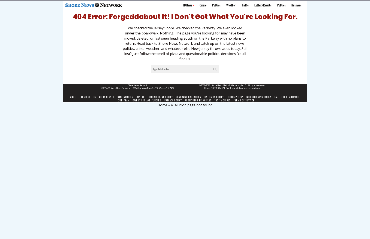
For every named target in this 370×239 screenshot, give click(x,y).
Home (162, 105)
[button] (215, 69)
